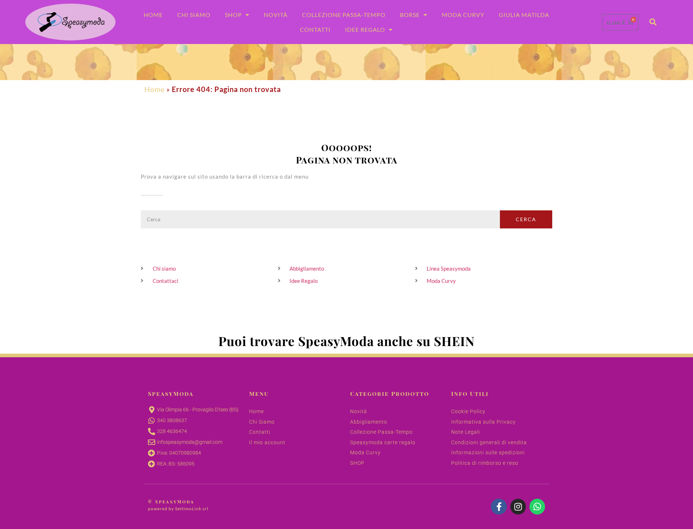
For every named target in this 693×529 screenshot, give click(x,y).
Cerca (526, 219)
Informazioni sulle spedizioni (488, 452)
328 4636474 (172, 431)
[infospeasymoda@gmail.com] (151, 442)
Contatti (315, 29)
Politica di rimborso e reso (484, 463)
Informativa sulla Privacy (483, 422)
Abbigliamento (368, 422)
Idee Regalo (365, 29)
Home (153, 14)
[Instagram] (518, 506)
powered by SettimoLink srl (178, 508)
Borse (410, 14)
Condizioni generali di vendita (489, 442)
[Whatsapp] (537, 506)
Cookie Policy (468, 411)
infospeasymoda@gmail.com (189, 442)
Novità (276, 14)
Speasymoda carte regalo (382, 442)
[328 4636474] (151, 431)
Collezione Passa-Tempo (343, 14)
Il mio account (267, 442)
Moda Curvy (463, 14)
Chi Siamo (193, 14)
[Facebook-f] (498, 506)
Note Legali (465, 432)
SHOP (357, 463)
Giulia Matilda (524, 14)
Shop (233, 14)
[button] (653, 22)
